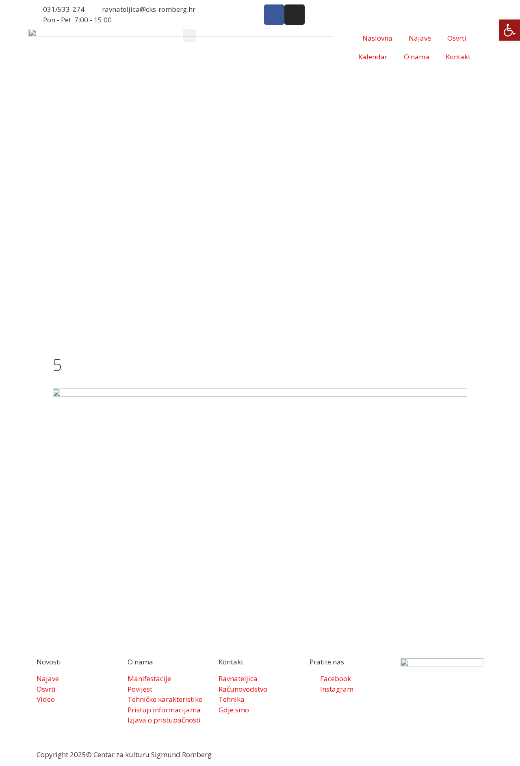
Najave (420, 38)
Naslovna (377, 38)
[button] (189, 35)
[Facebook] (274, 14)
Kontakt (458, 56)
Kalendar (373, 56)
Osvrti (456, 38)
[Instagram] (294, 14)
